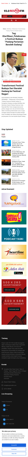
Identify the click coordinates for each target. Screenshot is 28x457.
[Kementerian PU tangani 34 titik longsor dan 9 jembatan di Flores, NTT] (6, 181)
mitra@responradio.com (10, 385)
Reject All (14, 453)
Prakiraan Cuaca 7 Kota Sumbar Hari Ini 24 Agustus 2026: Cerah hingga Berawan (18, 144)
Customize (14, 449)
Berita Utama (7, 81)
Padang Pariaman (16, 81)
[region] (14, 443)
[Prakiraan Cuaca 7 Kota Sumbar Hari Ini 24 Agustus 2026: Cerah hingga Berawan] (6, 143)
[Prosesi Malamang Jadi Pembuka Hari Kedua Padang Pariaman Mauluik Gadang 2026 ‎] (6, 153)
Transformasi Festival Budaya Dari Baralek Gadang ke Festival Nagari (13, 90)
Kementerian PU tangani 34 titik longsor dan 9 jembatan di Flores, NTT (18, 182)
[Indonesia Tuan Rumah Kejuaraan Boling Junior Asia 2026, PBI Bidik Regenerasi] (6, 172)
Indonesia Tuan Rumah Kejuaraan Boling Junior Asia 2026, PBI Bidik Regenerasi (18, 173)
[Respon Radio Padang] (14, 11)
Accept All (14, 445)
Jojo (12, 80)
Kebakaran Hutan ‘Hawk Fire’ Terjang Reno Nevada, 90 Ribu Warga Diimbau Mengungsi (18, 164)
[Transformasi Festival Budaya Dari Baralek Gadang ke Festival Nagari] (14, 64)
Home (4, 29)
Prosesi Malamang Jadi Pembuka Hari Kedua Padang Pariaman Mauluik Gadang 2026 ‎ (19, 154)
